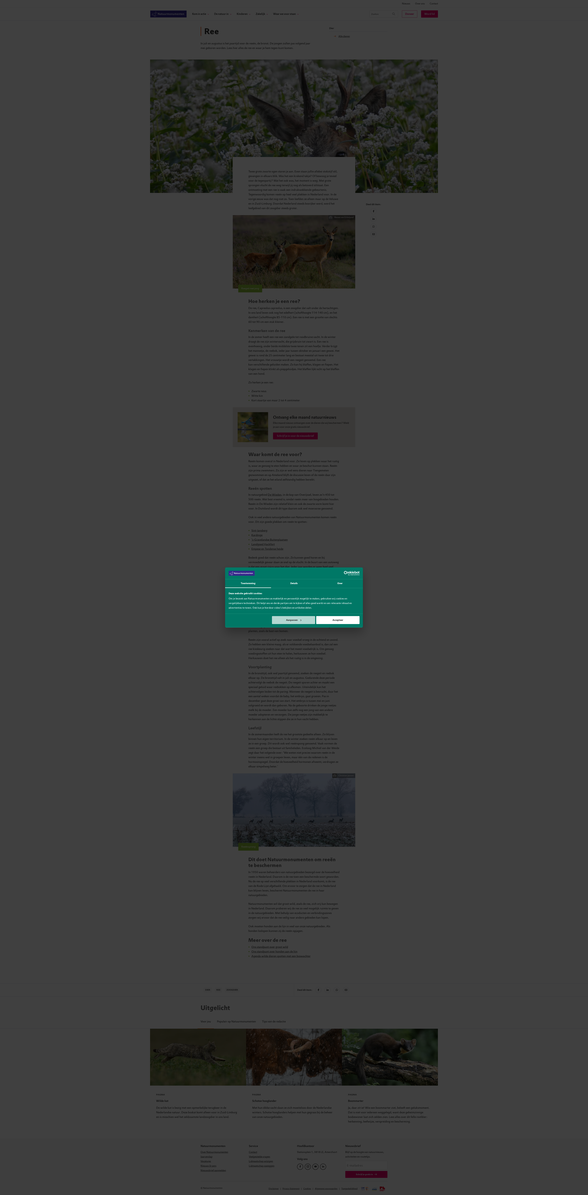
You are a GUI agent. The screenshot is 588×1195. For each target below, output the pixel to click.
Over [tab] (340, 583)
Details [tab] (294, 583)
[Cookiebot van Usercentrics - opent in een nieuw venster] (346, 573)
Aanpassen (292, 620)
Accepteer (337, 620)
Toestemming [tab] (248, 583)
